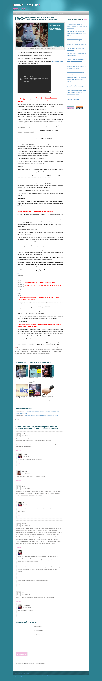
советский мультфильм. (57, 61)
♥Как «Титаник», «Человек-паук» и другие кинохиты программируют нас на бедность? (76, 33)
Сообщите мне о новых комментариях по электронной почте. (31, 663)
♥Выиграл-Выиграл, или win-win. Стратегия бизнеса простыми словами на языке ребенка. (77, 26)
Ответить (18, 450)
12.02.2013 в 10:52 (26, 435)
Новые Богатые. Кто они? (29, 13)
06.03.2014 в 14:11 (27, 607)
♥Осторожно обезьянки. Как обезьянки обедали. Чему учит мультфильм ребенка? (76, 79)
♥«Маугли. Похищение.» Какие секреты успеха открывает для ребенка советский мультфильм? (76, 92)
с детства (26, 6)
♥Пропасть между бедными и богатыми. (76, 44)
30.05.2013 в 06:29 (27, 553)
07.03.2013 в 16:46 (27, 504)
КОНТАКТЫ (51, 13)
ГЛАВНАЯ (16, 13)
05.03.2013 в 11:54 (26, 488)
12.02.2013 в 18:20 (26, 473)
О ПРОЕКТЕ (43, 13)
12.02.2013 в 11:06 (27, 456)
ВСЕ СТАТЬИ (60, 13)
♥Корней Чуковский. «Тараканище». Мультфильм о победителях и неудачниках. (75, 61)
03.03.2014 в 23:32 (26, 594)
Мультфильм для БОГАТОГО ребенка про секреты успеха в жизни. (41, 415)
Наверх (22, 676)
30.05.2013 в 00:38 (26, 525)
